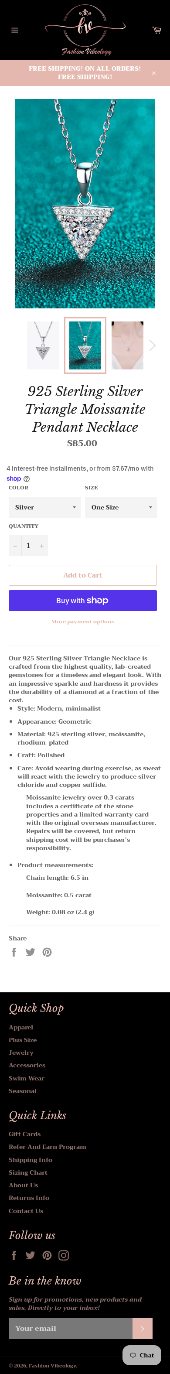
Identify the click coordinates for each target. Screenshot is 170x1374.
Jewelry (21, 1052)
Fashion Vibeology (52, 1366)
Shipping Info (30, 1160)
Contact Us (26, 1211)
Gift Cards (25, 1134)
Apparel (21, 1027)
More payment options (82, 621)
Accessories (27, 1065)
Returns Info (29, 1198)
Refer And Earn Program (47, 1147)
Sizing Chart (28, 1172)
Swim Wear (26, 1078)
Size (91, 488)
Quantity (24, 526)
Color (18, 488)
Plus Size (23, 1040)
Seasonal (23, 1091)
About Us (23, 1185)
